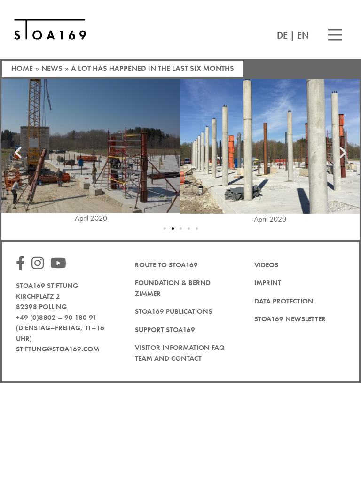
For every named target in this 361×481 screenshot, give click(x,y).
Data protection (284, 301)
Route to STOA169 (166, 265)
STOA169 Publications (173, 311)
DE (282, 35)
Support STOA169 (165, 329)
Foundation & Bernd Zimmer (173, 288)
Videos (266, 265)
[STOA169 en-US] (50, 29)
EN (303, 35)
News (52, 68)
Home (22, 68)
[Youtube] (60, 264)
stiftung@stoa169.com (57, 349)
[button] (18, 152)
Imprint (267, 282)
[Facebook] (23, 264)
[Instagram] (39, 264)
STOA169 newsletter (290, 319)
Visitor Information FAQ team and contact (180, 353)
